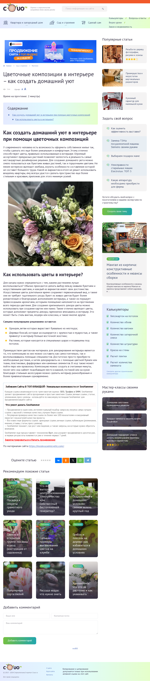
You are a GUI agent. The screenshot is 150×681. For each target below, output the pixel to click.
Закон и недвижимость (120, 26)
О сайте (49, 668)
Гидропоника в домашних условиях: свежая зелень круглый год (82, 504)
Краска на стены (119, 350)
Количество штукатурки (124, 344)
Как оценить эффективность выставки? (126, 130)
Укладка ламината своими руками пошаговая (124, 420)
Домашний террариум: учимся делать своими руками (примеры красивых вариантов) (123, 437)
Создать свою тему (117, 211)
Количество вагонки (121, 328)
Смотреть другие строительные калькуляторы (120, 372)
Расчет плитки (118, 356)
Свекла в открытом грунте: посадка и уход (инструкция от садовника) (17, 543)
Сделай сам (113, 259)
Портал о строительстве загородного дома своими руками (42, 9)
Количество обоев (120, 322)
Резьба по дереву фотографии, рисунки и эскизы (135, 52)
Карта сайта (50, 671)
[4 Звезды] (48, 460)
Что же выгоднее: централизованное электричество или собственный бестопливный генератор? (50, 498)
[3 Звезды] (46, 460)
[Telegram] (87, 460)
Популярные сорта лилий (15, 592)
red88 (75, 648)
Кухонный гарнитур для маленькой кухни (134, 101)
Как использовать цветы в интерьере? (34, 119)
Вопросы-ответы (137, 18)
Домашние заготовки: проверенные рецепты (118, 404)
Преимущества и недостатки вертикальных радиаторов (134, 77)
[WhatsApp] (80, 460)
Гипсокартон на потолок (124, 316)
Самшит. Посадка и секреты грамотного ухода (14, 504)
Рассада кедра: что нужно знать (50, 592)
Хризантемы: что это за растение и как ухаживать (82, 589)
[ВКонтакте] (58, 460)
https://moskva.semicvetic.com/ (46, 446)
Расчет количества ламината (121, 364)
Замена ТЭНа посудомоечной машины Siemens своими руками (125, 144)
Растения (12, 483)
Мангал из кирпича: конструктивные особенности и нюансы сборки (124, 271)
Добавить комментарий (20, 640)
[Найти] (104, 9)
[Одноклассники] (65, 460)
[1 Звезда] (41, 460)
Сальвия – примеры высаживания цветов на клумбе (49, 545)
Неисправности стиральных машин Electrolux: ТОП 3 (121, 168)
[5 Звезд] (50, 460)
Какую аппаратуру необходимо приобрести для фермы (125, 183)
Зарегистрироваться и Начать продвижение (30, 439)
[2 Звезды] (43, 460)
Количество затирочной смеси (124, 336)
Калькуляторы (116, 18)
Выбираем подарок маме (125, 156)
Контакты (49, 675)
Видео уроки (115, 22)
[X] (73, 460)
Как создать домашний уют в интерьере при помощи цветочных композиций (51, 114)
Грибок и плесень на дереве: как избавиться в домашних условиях (81, 543)
